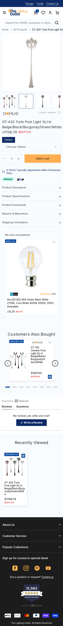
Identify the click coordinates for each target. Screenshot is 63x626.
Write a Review (35, 423)
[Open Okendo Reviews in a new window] (15, 401)
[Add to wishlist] (54, 242)
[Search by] (56, 22)
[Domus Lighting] (11, 114)
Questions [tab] (22, 407)
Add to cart (42, 158)
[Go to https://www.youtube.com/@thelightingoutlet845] (48, 568)
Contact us (47, 576)
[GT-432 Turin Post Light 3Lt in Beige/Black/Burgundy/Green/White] (14, 466)
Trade (39, 3)
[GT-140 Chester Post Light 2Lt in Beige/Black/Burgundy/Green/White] (18, 360)
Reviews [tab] (7, 407)
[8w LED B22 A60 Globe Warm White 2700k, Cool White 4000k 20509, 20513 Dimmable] (31, 267)
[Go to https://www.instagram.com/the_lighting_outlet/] (26, 568)
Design (30, 3)
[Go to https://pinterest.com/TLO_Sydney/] (37, 568)
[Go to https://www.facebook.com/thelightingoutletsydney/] (15, 568)
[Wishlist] (43, 12)
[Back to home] (17, 12)
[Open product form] (50, 377)
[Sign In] (50, 12)
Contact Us (52, 3)
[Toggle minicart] (57, 12)
